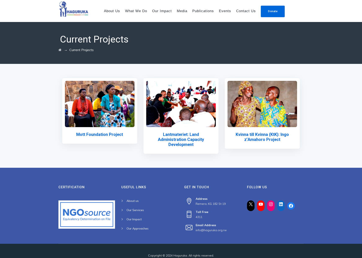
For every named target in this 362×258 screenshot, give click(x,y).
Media (182, 11)
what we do (136, 11)
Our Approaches (138, 228)
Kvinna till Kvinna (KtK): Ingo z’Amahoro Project (262, 137)
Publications (203, 11)
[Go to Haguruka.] (60, 50)
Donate (273, 11)
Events (225, 11)
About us (112, 11)
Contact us (246, 11)
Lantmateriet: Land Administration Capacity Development (181, 139)
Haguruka (180, 255)
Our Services (135, 210)
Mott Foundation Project (99, 134)
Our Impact (162, 11)
